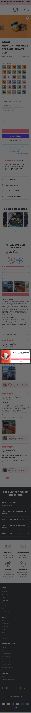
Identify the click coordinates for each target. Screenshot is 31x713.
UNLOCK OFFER (20, 359)
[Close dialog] (29, 350)
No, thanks (20, 361)
